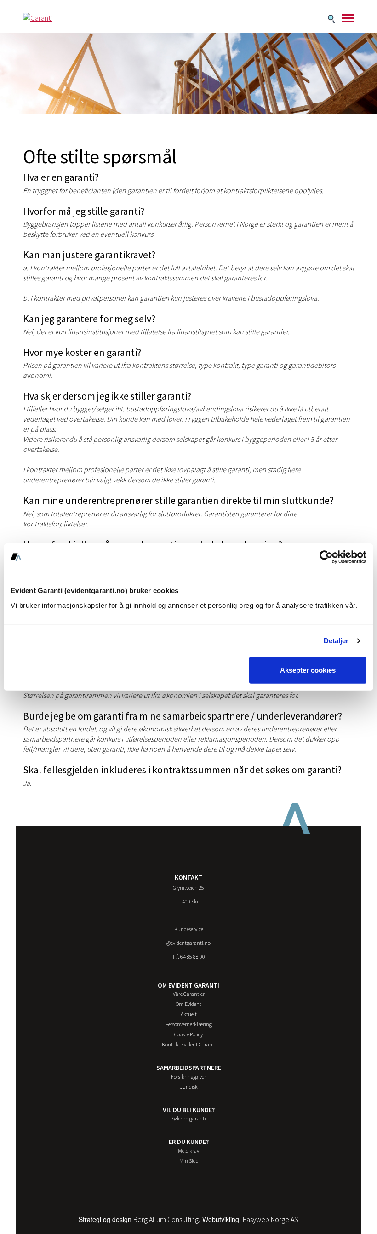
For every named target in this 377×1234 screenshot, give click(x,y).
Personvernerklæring (189, 1024)
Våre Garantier (189, 993)
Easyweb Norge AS (270, 1219)
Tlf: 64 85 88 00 (188, 956)
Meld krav (188, 1150)
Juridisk (189, 1086)
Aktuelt (189, 1014)
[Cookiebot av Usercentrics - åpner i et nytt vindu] (326, 557)
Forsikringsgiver (188, 1076)
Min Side (188, 1160)
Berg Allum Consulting (166, 1219)
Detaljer (336, 641)
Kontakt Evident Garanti (189, 1044)
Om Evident (188, 1003)
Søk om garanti (188, 1118)
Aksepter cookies (308, 670)
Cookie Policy (188, 1034)
